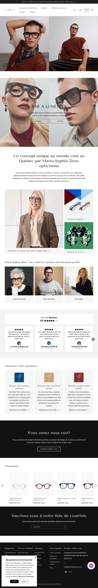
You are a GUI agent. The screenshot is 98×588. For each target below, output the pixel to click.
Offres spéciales (55, 553)
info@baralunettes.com (73, 567)
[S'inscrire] (64, 527)
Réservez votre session (77, 410)
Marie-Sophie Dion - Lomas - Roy (67, 499)
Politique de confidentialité (25, 576)
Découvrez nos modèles (18, 410)
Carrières (38, 565)
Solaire (60, 121)
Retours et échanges (53, 557)
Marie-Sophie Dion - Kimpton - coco (16, 499)
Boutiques (38, 558)
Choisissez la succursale (48, 410)
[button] (74, 10)
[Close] (35, 557)
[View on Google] (19, 343)
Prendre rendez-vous (49, 449)
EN (92, 10)
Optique (38, 121)
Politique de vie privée (55, 563)
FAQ (51, 568)
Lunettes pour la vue (10, 554)
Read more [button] (19, 339)
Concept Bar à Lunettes (39, 554)
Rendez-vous (87, 10)
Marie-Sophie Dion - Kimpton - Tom (40, 499)
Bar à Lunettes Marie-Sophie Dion (51, 584)
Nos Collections (23, 553)
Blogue (37, 562)
